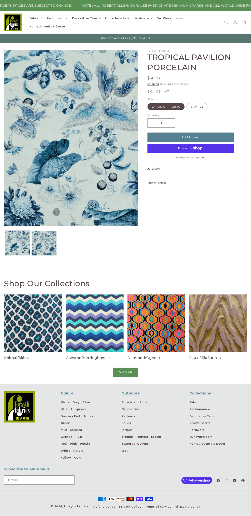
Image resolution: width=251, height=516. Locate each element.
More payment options (190, 157)
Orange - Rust (71, 437)
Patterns (128, 416)
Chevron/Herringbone (86, 358)
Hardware (197, 430)
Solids (126, 423)
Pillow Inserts (200, 423)
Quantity (153, 115)
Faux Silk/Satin (203, 358)
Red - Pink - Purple (75, 443)
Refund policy (104, 506)
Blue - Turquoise (73, 409)
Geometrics (131, 409)
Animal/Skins (16, 358)
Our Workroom (201, 437)
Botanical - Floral (135, 402)
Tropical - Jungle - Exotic (141, 437)
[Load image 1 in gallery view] (17, 243)
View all (125, 372)
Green (65, 423)
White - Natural (73, 450)
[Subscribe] (70, 480)
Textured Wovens (135, 443)
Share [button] (155, 168)
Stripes (127, 430)
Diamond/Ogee (141, 358)
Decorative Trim (201, 416)
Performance (199, 409)
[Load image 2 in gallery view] (44, 243)
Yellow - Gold (71, 457)
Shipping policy (187, 506)
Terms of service (158, 506)
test (125, 450)
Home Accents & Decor (207, 443)
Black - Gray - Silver (76, 402)
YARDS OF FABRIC (166, 106)
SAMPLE (197, 106)
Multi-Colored (71, 430)
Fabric (194, 402)
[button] (36, 18)
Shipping (153, 83)
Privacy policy (130, 506)
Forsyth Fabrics (76, 506)
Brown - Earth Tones (77, 416)
